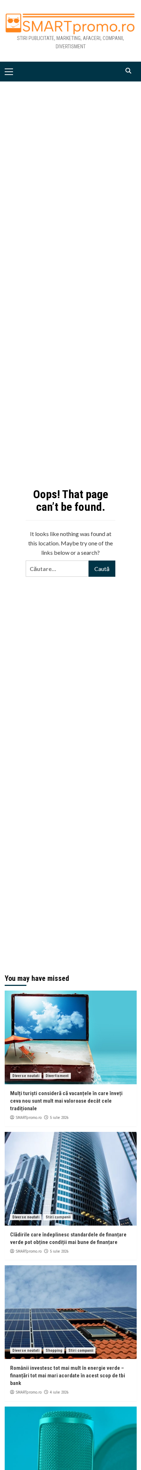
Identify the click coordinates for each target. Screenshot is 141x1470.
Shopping (54, 1350)
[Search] (128, 71)
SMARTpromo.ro (29, 1117)
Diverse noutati (25, 1075)
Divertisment (57, 1075)
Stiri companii (58, 1217)
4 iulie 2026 (59, 1392)
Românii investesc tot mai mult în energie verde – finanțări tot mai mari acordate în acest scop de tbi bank (67, 1375)
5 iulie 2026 (59, 1117)
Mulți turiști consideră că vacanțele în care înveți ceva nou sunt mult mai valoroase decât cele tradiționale (66, 1101)
